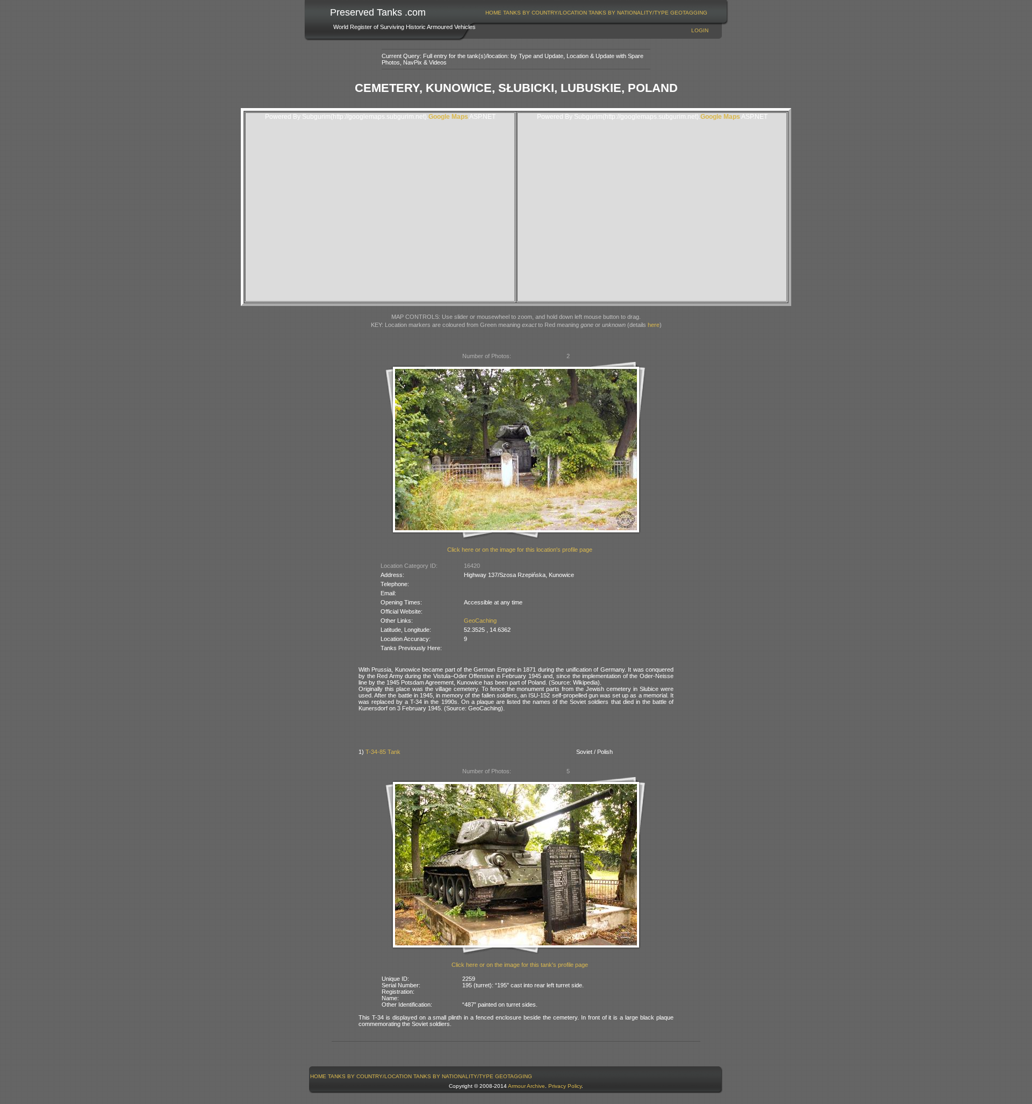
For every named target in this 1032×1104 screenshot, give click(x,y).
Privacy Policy (565, 1086)
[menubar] (596, 12)
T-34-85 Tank (383, 752)
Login (699, 30)
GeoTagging (688, 13)
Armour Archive (526, 1086)
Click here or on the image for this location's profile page (519, 549)
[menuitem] (494, 12)
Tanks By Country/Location (545, 13)
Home (493, 13)
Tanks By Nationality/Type (629, 13)
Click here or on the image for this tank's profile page (520, 964)
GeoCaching (480, 620)
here (654, 325)
